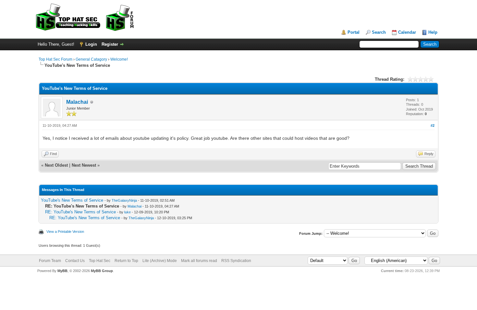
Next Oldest (56, 165)
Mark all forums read (199, 260)
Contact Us (75, 260)
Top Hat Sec (99, 260)
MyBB (62, 271)
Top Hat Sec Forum (55, 59)
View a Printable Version (65, 231)
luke (127, 212)
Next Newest (84, 165)
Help (432, 32)
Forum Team (50, 260)
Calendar (407, 32)
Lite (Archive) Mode (159, 260)
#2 (432, 125)
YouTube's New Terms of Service (72, 200)
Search (379, 32)
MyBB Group (102, 271)
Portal (354, 32)
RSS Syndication (236, 260)
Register (110, 44)
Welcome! (119, 59)
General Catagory (91, 59)
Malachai (77, 102)
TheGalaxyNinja (124, 200)
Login (91, 44)
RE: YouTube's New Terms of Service (80, 211)
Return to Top (126, 260)
